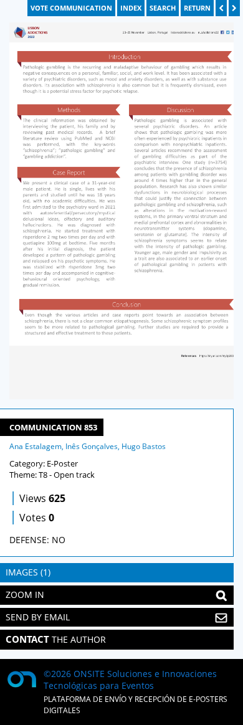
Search (163, 7)
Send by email (38, 617)
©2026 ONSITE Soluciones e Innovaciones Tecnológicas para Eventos (130, 679)
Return (197, 7)
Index (130, 7)
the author (56, 639)
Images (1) (28, 572)
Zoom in (25, 594)
